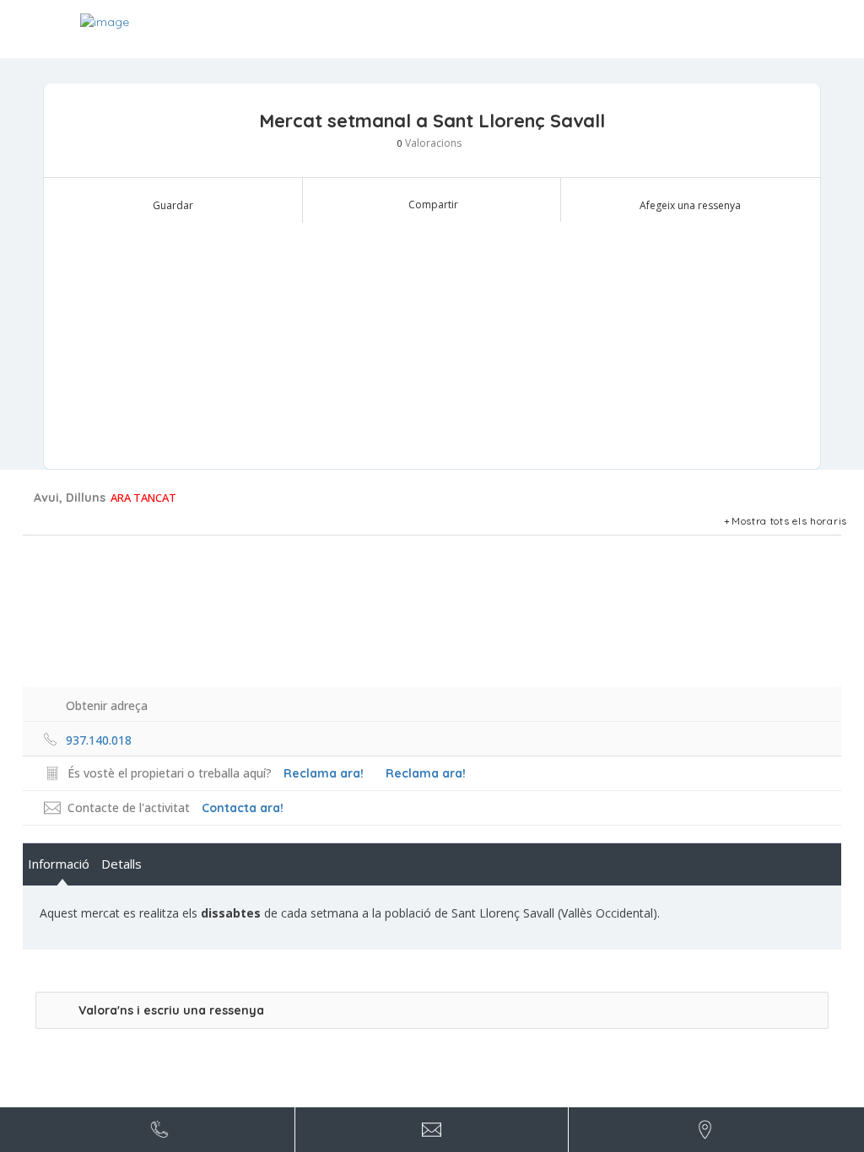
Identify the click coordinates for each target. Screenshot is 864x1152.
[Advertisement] (432, 342)
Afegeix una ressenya (690, 205)
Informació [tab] (58, 863)
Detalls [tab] (121, 863)
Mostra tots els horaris (789, 520)
